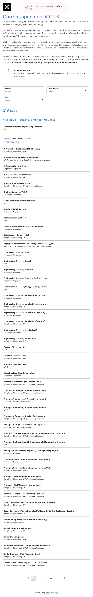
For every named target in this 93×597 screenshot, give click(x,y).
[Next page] (64, 578)
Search (8, 89)
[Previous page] (28, 578)
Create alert (19, 76)
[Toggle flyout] (85, 90)
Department (53, 89)
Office (7, 98)
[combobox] (48, 91)
